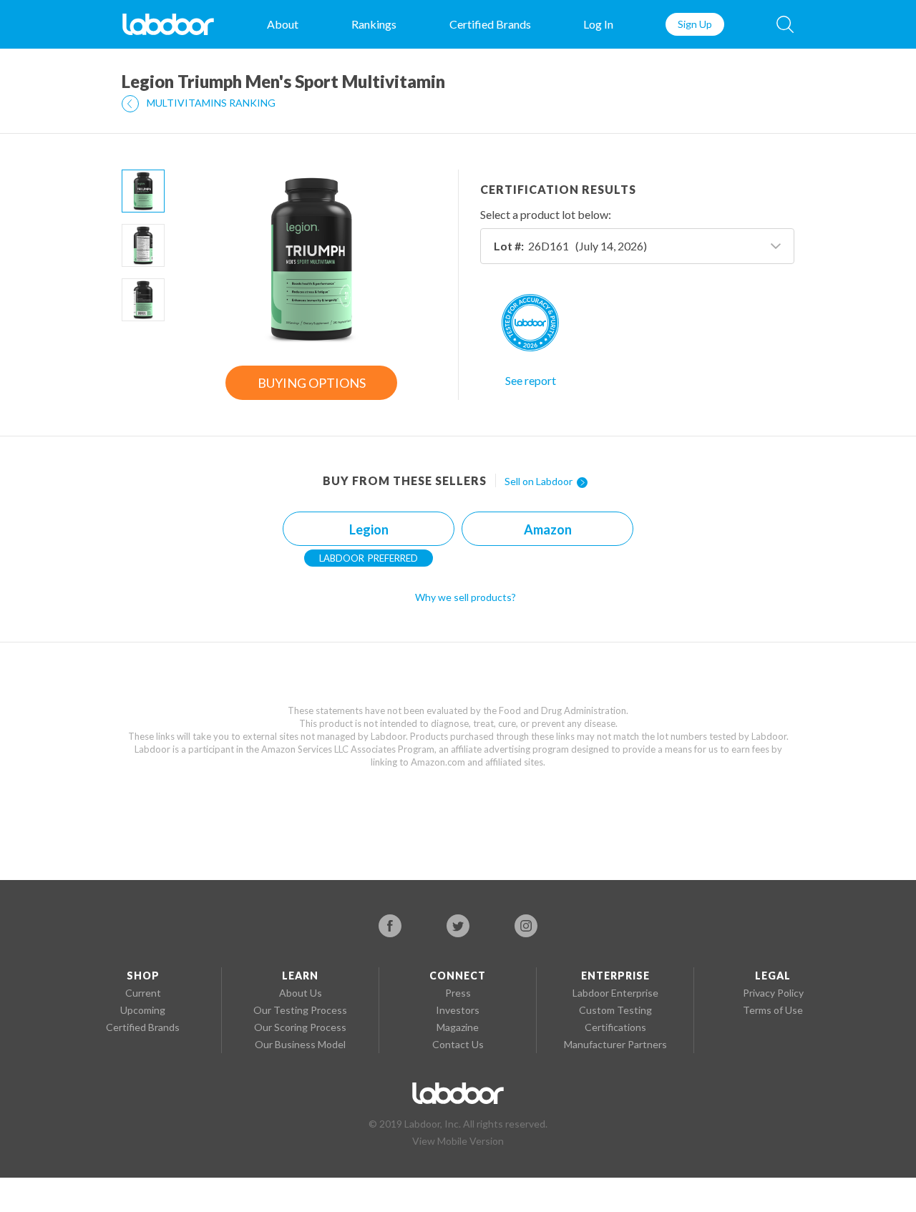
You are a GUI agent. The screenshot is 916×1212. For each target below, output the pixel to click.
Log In (598, 24)
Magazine (458, 1027)
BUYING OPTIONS (312, 383)
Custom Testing (615, 1010)
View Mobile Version (458, 1141)
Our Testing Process (300, 1010)
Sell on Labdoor (540, 481)
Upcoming (142, 1010)
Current (143, 993)
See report (530, 380)
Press (458, 993)
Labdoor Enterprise (615, 993)
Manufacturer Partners (615, 1044)
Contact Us (458, 1044)
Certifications (615, 1027)
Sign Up (695, 24)
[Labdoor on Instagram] (526, 925)
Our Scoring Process (300, 1027)
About (282, 24)
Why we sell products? (465, 597)
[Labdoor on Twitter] (458, 925)
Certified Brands (490, 24)
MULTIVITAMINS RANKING (210, 103)
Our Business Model (300, 1044)
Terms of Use (773, 1010)
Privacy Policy (773, 993)
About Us (300, 993)
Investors (457, 1010)
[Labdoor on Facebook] (390, 925)
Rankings (373, 24)
